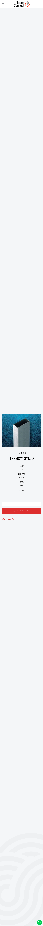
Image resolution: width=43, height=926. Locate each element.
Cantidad (4, 500)
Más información (8, 519)
